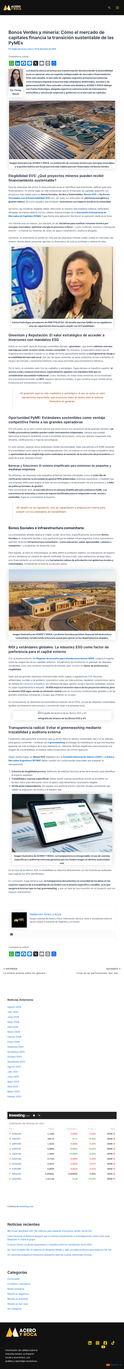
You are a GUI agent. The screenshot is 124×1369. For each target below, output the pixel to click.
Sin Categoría (14, 1308)
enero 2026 (13, 1042)
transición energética (33, 683)
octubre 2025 (14, 1056)
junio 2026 (13, 1017)
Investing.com (26, 1206)
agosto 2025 (14, 1066)
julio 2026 (12, 1012)
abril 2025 (12, 1086)
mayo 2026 (13, 1022)
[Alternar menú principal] (117, 7)
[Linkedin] (90, 1343)
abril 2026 (12, 1027)
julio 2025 (12, 1071)
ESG (90, 676)
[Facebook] (105, 1343)
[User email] (11, 934)
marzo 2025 (13, 1091)
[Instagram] (98, 1343)
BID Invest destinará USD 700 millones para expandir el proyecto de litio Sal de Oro (49, 1231)
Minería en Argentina (18, 1294)
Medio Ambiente (15, 1289)
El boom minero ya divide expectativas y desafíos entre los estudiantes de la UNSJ (49, 1244)
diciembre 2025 (15, 1047)
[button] (109, 8)
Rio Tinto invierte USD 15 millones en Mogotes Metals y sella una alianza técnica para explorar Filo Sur (59, 1249)
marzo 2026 (13, 1032)
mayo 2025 (13, 1081)
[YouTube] (103, 1347)
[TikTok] (113, 1343)
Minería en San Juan (17, 1304)
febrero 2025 (14, 1096)
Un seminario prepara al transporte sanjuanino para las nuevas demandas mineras (49, 1254)
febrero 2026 (14, 1037)
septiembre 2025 (16, 1061)
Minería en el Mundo (17, 1299)
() (90, 194)
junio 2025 (13, 1076)
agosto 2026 (14, 1007)
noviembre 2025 (16, 1052)
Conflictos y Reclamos (18, 1284)
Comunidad (13, 1279)
